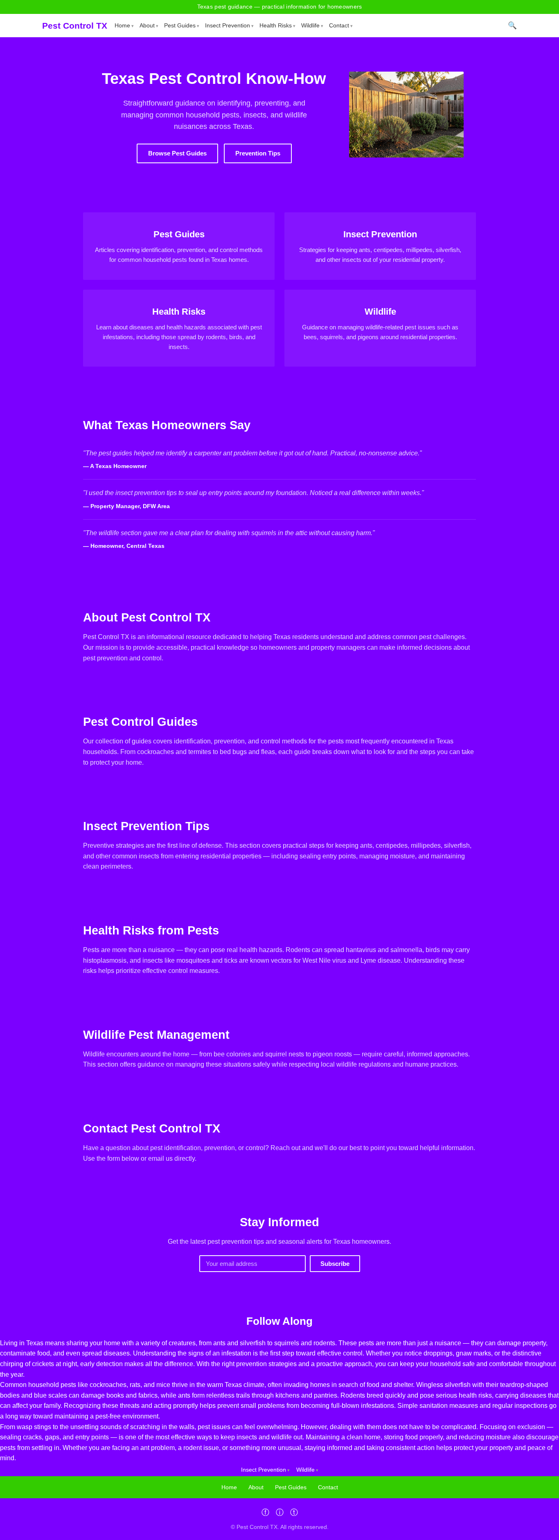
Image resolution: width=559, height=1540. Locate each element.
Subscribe (334, 1263)
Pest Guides (180, 25)
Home (122, 25)
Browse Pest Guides (177, 153)
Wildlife (310, 25)
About (147, 25)
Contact (339, 25)
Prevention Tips (257, 153)
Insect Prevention (227, 25)
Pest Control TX (74, 25)
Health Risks (275, 25)
